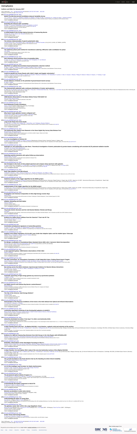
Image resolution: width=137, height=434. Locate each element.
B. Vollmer (6, 89)
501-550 (19, 11)
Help (6, 430)
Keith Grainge (30, 367)
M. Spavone (28, 140)
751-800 (37, 11)
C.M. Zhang (7, 51)
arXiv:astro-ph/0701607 (9, 64)
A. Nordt (32, 227)
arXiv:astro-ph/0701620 (9, 169)
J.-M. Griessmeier (51, 74)
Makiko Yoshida (33, 311)
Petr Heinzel (12, 148)
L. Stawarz (6, 277)
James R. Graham (27, 234)
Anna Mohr (14, 156)
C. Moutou (39, 67)
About (2, 430)
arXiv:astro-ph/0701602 (9, 22)
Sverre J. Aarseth (8, 105)
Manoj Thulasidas (8, 285)
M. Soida (13, 89)
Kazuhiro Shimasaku (16, 311)
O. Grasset (67, 74)
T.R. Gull (19, 268)
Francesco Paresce (19, 114)
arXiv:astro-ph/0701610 (9, 86)
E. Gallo (22, 376)
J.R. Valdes (45, 172)
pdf (15, 14)
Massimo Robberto (45, 123)
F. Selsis (6, 74)
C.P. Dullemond (17, 59)
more (20, 12)
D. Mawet (87, 74)
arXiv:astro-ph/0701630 (9, 249)
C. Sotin (63, 74)
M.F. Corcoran (13, 268)
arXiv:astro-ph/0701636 (9, 300)
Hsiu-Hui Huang (7, 98)
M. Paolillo (18, 140)
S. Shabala (25, 17)
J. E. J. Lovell (7, 17)
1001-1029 (42, 11)
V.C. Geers (11, 59)
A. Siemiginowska (42, 327)
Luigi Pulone (31, 114)
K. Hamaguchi (30, 268)
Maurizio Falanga (36, 344)
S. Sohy (26, 67)
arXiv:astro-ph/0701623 (9, 192)
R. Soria (33, 327)
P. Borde (16, 74)
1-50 (11, 11)
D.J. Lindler (41, 268)
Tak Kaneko (15, 367)
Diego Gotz (15, 344)
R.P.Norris (24, 25)
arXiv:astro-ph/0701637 (9, 308)
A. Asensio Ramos (8, 42)
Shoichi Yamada (23, 360)
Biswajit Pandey (7, 131)
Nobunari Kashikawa (51, 311)
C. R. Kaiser (28, 376)
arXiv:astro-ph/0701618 (9, 153)
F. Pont (35, 67)
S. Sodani (6, 140)
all (22, 12)
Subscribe (16, 430)
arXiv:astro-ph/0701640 (9, 333)
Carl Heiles (6, 211)
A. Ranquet (18, 416)
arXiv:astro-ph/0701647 (9, 389)
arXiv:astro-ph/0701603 (9, 30)
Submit (123, 1)
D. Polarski (12, 416)
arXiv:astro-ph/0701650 (9, 413)
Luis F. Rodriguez (36, 123)
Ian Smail (35, 25)
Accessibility (34, 430)
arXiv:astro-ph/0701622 (9, 184)
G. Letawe (21, 67)
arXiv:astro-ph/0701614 (9, 120)
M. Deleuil (82, 74)
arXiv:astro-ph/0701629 (9, 240)
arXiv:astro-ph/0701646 (9, 382)
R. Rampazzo (39, 172)
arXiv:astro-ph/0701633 (9, 274)
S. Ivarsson (36, 268)
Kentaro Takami (14, 33)
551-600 (22, 11)
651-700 (29, 11)
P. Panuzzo (12, 172)
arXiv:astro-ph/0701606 (9, 56)
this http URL (33, 26)
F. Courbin (30, 67)
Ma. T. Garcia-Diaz (28, 123)
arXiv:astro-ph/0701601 (9, 14)
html (17, 14)
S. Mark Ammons (17, 261)
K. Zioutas (6, 227)
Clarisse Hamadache (48, 336)
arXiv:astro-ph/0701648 (9, 397)
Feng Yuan (6, 320)
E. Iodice (12, 385)
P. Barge (78, 74)
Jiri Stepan (6, 148)
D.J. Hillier (24, 268)
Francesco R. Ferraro (25, 407)
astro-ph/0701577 (72, 141)
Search (118, 1)
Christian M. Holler (8, 367)
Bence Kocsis (7, 243)
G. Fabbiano (26, 327)
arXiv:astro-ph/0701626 (9, 215)
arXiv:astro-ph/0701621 (9, 177)
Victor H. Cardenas (8, 202)
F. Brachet (26, 74)
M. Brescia (23, 180)
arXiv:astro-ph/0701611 (9, 95)
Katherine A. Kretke (26, 261)
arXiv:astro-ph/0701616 (9, 137)
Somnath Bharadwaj (16, 131)
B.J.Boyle (6, 25)
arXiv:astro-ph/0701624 (9, 199)
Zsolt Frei (33, 243)
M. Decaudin (32, 74)
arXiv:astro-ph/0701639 (9, 324)
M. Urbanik (25, 89)
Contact (10, 430)
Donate (127, 1)
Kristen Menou (25, 243)
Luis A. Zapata (20, 123)
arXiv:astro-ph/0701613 (9, 111)
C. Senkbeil (20, 17)
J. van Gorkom (58, 89)
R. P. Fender (15, 376)
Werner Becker (15, 98)
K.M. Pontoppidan (33, 59)
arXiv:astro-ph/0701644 (9, 364)
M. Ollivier (21, 74)
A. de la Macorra (8, 294)
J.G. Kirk (11, 277)
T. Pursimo (37, 17)
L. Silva (17, 172)
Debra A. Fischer (51, 261)
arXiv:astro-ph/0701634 (9, 282)
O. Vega (50, 172)
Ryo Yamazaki (22, 33)
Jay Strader (33, 261)
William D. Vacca (8, 234)
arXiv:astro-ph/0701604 (9, 39)
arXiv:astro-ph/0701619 (9, 162)
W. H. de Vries (46, 165)
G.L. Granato (33, 172)
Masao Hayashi (7, 311)
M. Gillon (6, 67)
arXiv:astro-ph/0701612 (9, 102)
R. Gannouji (7, 416)
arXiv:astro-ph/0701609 (9, 79)
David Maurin (23, 336)
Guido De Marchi (8, 114)
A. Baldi (13, 327)
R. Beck (19, 89)
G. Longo (23, 140)
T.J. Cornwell (12, 25)
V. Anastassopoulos (39, 227)
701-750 (33, 11)
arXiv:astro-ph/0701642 (9, 348)
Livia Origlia (40, 407)
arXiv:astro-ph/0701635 (9, 291)
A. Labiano (6, 165)
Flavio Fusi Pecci (57, 407)
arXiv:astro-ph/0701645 (9, 373)
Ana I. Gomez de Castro (9, 218)
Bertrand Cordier (30, 336)
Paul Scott (36, 367)
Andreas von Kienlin (38, 336)
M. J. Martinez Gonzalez (39, 42)
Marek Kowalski (7, 156)
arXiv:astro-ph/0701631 (9, 258)
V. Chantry (16, 67)
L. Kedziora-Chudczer (67, 17)
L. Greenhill (37, 351)
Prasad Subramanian (9, 392)
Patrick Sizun (16, 336)
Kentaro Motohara (26, 311)
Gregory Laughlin (59, 261)
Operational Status (43, 430)
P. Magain (11, 67)
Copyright (23, 430)
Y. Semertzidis (17, 227)
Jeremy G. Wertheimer (42, 261)
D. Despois (92, 74)
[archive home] (5, 1)
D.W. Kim (19, 327)
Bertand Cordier (54, 344)
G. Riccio (6, 180)
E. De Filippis (12, 140)
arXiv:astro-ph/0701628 (9, 231)
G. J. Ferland (19, 303)
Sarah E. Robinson (8, 261)
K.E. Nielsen (7, 268)
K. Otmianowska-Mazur (41, 89)
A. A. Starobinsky (25, 416)
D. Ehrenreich (43, 74)
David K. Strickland (8, 252)
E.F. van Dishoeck (42, 59)
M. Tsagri (11, 227)
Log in (133, 1)
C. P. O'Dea (24, 165)
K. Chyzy (32, 89)
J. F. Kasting (98, 74)
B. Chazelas (11, 74)
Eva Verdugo (18, 218)
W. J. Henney (7, 123)
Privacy (28, 430)
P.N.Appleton (30, 25)
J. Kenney (51, 89)
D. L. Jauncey (14, 17)
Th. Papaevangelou (25, 227)
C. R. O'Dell (13, 123)
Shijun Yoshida (7, 360)
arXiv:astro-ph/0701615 (9, 128)
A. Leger (104, 74)
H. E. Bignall (31, 17)
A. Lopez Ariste (28, 42)
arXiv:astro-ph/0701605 (9, 48)
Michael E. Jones (23, 367)
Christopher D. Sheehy (17, 234)
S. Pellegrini (7, 327)
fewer (17, 12)
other (20, 14)
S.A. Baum (63, 165)
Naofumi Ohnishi (15, 360)
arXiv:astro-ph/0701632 (9, 265)
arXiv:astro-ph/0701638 (9, 317)
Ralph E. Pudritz (19, 400)
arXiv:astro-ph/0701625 (9, 208)
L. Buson (21, 172)
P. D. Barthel (32, 165)
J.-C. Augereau (25, 59)
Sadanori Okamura (42, 311)
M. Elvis (49, 327)
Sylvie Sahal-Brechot (20, 148)
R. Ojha (42, 17)
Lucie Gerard (22, 344)
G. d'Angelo (6, 187)
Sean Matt (6, 400)
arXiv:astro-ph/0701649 (9, 404)
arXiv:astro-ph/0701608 (9, 71)
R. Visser (6, 59)
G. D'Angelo (16, 180)
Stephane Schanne (8, 336)
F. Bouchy (37, 74)
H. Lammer (58, 74)
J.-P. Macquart (47, 17)
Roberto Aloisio (7, 195)
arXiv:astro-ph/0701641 (9, 341)
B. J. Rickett (54, 17)
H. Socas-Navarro (19, 42)
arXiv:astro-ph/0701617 (9, 145)
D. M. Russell (7, 376)
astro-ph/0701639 (50, 353)
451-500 (15, 11)
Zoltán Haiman (16, 243)
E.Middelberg (18, 25)
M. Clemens (26, 172)
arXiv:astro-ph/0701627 (9, 224)
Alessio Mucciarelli (8, 407)
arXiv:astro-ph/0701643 (9, 357)
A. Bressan (6, 172)
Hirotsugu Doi (7, 33)
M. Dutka (59, 17)
